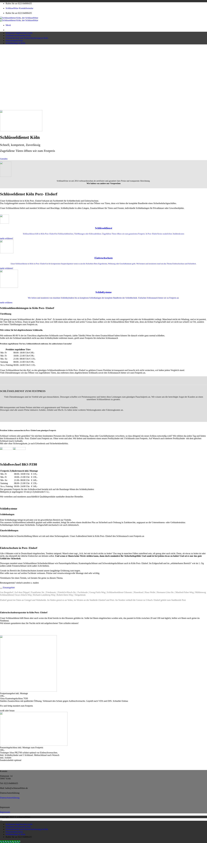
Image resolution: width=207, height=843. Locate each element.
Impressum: (5, 812)
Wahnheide (40, 600)
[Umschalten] (1, 588)
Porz (112, 600)
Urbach (149, 600)
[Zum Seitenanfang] (1, 820)
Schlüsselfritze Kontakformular (19, 8)
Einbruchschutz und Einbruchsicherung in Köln (27, 38)
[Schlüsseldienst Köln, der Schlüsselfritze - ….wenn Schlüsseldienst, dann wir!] (19, 19)
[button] (8, 25)
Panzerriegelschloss (14, 40)
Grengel (28, 600)
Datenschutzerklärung (9, 797)
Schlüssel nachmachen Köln (18, 35)
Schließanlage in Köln (15, 43)
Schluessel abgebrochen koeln (19, 33)
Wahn (70, 600)
